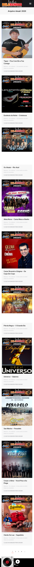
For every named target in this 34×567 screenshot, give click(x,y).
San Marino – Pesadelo (12, 429)
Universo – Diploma (11, 377)
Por (12, 66)
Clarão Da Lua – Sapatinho (14, 535)
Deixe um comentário (9, 68)
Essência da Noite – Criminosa (15, 115)
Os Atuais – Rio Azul (11, 167)
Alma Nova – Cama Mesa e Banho (16, 219)
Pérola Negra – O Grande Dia (14, 326)
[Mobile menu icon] (30, 4)
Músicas (6, 66)
